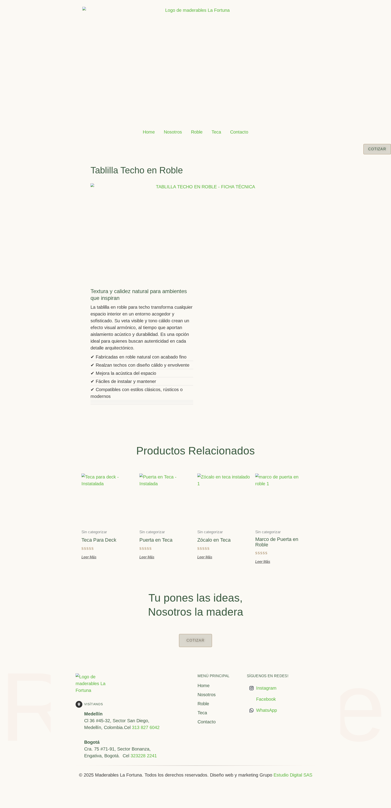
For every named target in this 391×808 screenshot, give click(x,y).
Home (149, 131)
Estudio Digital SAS (293, 774)
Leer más (88, 557)
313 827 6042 (146, 727)
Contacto (239, 131)
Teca (216, 131)
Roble (197, 131)
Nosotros (173, 131)
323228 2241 (144, 755)
